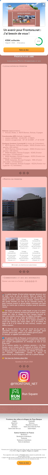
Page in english (21, 451)
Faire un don (24, 463)
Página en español (32, 451)
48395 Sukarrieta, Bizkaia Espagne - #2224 (20, 164)
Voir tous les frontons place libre (16, 358)
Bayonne (14, 423)
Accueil (19, 449)
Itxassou (31, 423)
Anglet (14, 421)
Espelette (32, 421)
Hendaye (14, 427)
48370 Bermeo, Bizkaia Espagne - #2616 (19, 145)
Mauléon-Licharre (32, 425)
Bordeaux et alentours (24, 436)
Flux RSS (13, 451)
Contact (44, 449)
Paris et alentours (24, 442)
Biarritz (14, 425)
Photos (21, 61)
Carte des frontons (36, 449)
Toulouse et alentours (24, 440)
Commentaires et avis (33, 61)
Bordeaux (24, 434)
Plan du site (26, 449)
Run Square (30, 394)
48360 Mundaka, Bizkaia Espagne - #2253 (20, 156)
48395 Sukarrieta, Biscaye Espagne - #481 (20, 160)
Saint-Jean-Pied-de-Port (32, 427)
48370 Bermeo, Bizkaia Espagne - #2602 (19, 149)
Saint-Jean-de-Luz (14, 428)
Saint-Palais (32, 428)
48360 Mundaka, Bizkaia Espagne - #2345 (20, 153)
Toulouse (24, 438)
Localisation (12, 61)
